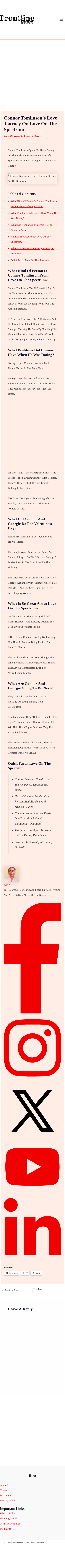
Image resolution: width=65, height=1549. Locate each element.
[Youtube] (32, 1191)
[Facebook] (32, 1012)
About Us (5, 1485)
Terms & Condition (10, 1523)
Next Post (37, 1290)
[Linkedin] (32, 1258)
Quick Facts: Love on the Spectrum (30, 260)
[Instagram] (32, 1079)
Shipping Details (9, 1518)
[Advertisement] (32, 77)
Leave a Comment (12, 136)
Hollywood (25, 136)
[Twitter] (32, 1138)
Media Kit (5, 1528)
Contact (4, 1490)
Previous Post (10, 1290)
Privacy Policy (8, 1500)
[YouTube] (34, 1475)
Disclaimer (6, 1495)
